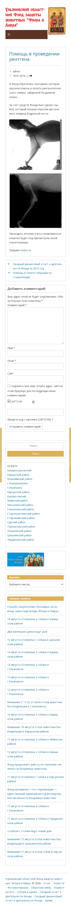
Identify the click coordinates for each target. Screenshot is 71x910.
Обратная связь (41, 887)
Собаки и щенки (27, 892)
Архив (48, 900)
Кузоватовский (16, 496)
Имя (11, 348)
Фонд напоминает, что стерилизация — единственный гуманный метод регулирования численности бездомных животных (34, 794)
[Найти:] (35, 445)
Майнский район (17, 500)
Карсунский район (18, 492)
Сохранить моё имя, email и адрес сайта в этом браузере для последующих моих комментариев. (35, 390)
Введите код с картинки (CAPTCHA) (29, 419)
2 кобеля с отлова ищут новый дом (29, 831)
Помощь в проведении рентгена (34, 56)
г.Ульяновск (14, 487)
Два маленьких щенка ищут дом (27, 631)
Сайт (10, 373)
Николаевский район (20, 505)
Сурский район (16, 522)
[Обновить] (33, 401)
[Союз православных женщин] (25, 565)
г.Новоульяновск (17, 483)
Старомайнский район (21, 518)
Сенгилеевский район (20, 509)
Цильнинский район (19, 535)
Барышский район (18, 474)
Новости (25, 250)
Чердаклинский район (20, 539)
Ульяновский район (19, 531)
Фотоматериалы (18, 887)
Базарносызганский (19, 470)
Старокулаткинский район (23, 513)
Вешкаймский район (19, 479)
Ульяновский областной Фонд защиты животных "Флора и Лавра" (25, 17)
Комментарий (17, 305)
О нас (47, 883)
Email (11, 360)
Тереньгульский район (21, 526)
